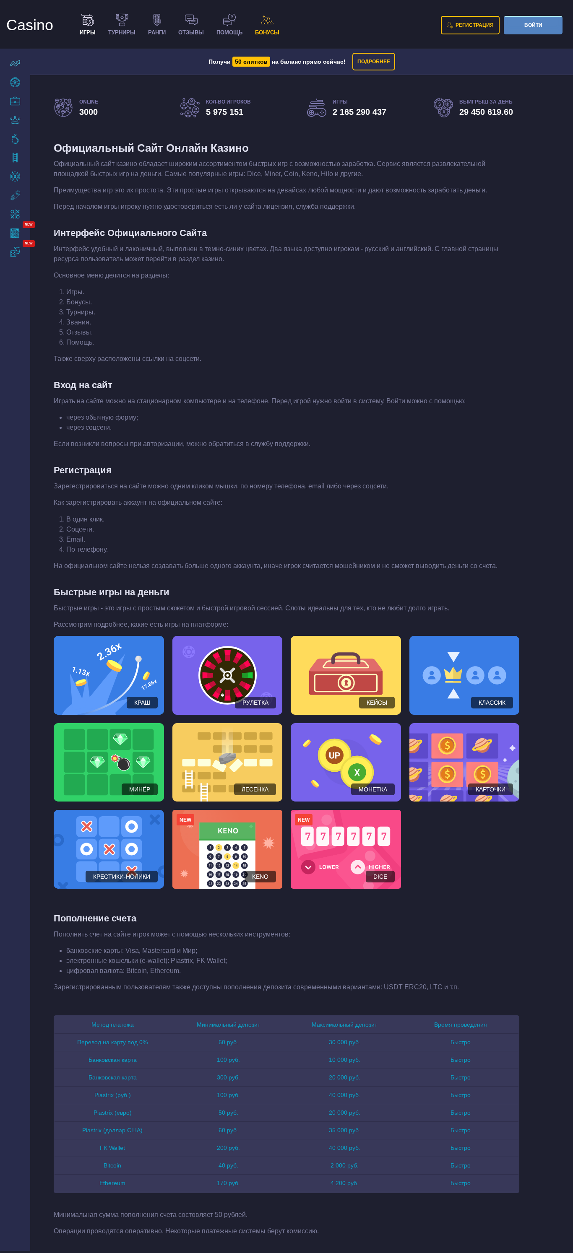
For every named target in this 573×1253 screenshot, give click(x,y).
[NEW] (15, 233)
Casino (29, 25)
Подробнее (373, 62)
